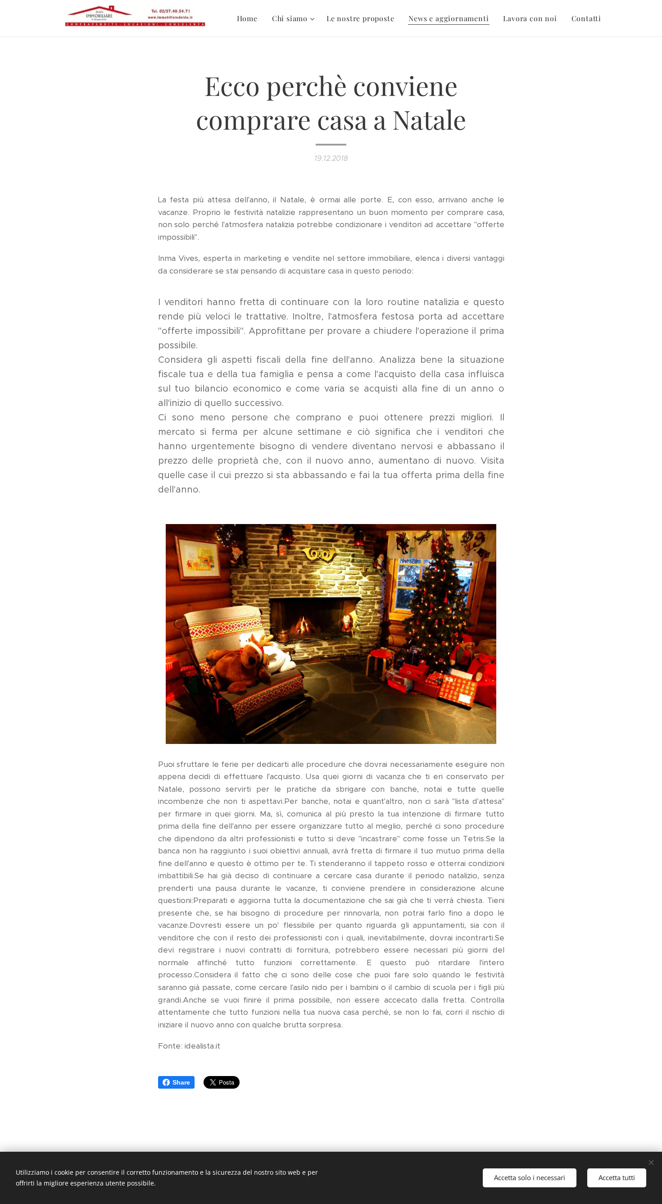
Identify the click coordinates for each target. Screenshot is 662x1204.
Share (181, 1082)
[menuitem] (250, 18)
